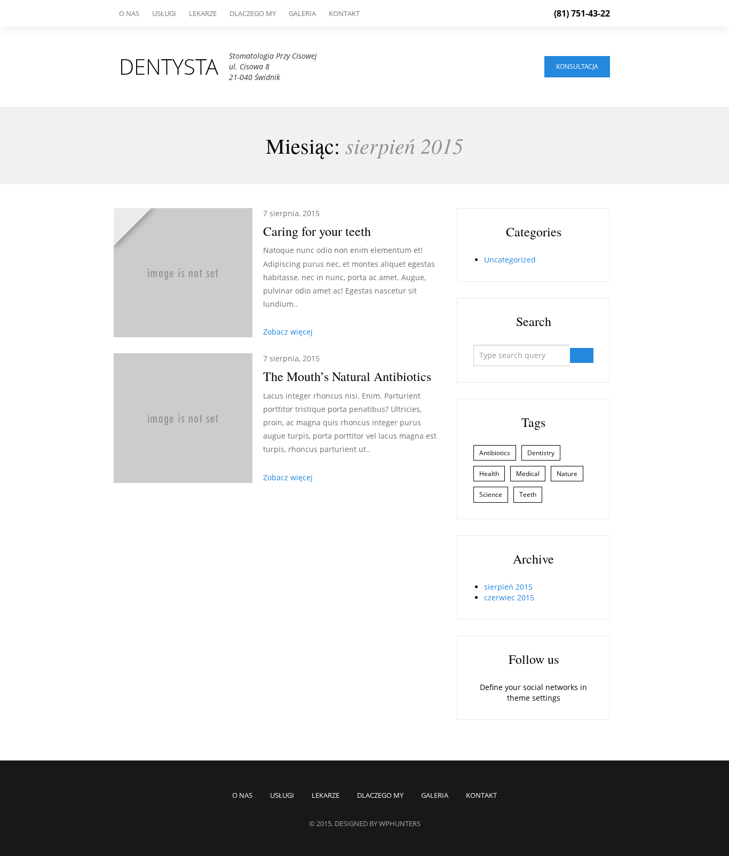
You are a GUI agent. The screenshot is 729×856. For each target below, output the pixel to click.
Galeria (302, 13)
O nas (129, 13)
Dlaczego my (252, 13)
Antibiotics (494, 452)
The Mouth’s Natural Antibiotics (347, 376)
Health (489, 473)
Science (490, 494)
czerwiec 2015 (509, 597)
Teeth (527, 494)
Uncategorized (510, 260)
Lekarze (203, 13)
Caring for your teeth (317, 231)
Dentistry (540, 452)
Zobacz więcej (288, 332)
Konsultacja (577, 66)
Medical (528, 473)
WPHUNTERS (400, 823)
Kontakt (344, 13)
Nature (567, 473)
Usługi (164, 13)
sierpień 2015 (508, 587)
